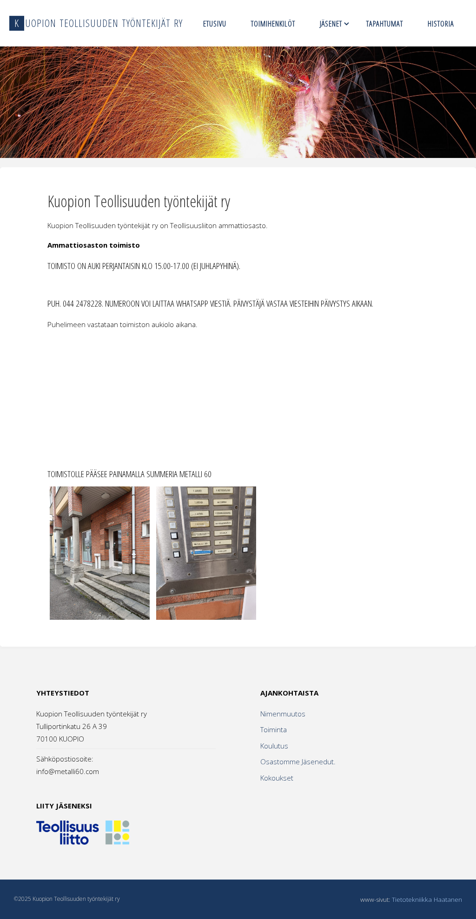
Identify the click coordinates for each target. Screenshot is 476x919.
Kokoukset (276, 777)
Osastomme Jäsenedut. (298, 761)
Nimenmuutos (282, 713)
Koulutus (274, 745)
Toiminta (273, 729)
